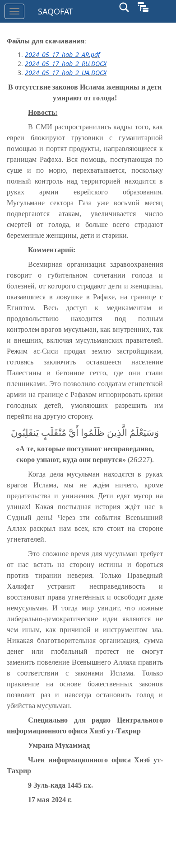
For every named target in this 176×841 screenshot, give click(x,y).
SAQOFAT (55, 11)
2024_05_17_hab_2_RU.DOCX (66, 63)
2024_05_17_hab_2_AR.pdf (62, 54)
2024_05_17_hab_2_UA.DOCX (66, 72)
